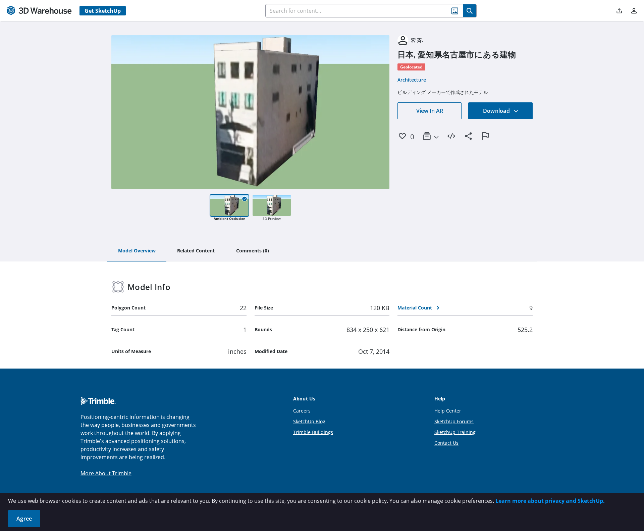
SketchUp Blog (309, 421)
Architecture (411, 80)
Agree (24, 518)
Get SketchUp (103, 10)
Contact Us (446, 443)
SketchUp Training (455, 432)
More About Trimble (105, 473)
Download (497, 110)
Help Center (447, 410)
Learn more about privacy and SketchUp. (550, 500)
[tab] (136, 251)
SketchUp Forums (454, 421)
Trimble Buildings (313, 432)
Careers (302, 410)
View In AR (429, 110)
